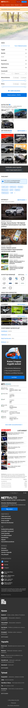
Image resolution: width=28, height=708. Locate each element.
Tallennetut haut (6, 516)
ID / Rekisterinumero (21, 46)
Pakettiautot (5, 192)
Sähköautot (13, 187)
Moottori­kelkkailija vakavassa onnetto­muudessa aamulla (14, 438)
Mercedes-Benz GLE (7, 113)
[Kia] (4, 288)
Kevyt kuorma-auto (7, 338)
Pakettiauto (6, 334)
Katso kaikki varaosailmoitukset (13, 424)
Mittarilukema (5, 77)
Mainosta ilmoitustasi (7, 522)
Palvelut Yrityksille (6, 552)
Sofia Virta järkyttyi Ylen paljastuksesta (14, 448)
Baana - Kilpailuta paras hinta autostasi (9, 576)
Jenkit (11, 190)
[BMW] (16, 279)
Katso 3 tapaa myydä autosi (13, 170)
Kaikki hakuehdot (15, 90)
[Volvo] (22, 279)
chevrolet (14, 395)
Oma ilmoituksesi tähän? (6, 132)
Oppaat (3, 539)
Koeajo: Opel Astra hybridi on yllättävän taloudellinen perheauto (14, 261)
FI (23, 493)
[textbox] (13, 53)
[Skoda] (22, 283)
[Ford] (10, 283)
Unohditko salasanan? (7, 531)
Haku (3, 5)
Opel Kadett (6, 321)
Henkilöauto (6, 331)
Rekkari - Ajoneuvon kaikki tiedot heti (8, 580)
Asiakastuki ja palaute (7, 529)
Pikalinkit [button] (17, 5)
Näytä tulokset (14, 95)
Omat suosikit (5, 520)
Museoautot (5, 190)
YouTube (6, 564)
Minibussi (5, 342)
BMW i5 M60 (7, 138)
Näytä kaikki (21, 130)
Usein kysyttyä (5, 533)
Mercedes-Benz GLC (7, 124)
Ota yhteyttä (4, 554)
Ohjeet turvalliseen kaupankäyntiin (8, 583)
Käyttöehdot (4, 537)
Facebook (6, 561)
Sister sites (9, 2)
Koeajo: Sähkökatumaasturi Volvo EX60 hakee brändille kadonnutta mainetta (14, 255)
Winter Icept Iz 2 (14, 418)
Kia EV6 (20, 113)
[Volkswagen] (10, 279)
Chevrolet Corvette (17, 321)
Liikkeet (12, 5)
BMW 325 (17, 298)
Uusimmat (7, 5)
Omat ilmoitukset (6, 518)
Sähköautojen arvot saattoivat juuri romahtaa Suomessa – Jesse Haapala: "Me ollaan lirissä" (14, 453)
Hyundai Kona (14, 407)
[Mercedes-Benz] (4, 279)
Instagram (6, 567)
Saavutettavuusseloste (7, 541)
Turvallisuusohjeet (6, 535)
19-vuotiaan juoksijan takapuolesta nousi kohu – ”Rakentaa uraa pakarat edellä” (14, 458)
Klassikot (20, 187)
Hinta (2, 83)
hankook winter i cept (14, 390)
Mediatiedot (4, 550)
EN (25, 493)
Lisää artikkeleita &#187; (14, 215)
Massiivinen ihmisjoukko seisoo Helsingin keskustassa (14, 434)
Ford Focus (17, 310)
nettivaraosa (6, 384)
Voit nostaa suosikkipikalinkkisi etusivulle (12, 181)
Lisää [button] (20, 5)
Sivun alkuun (14, 493)
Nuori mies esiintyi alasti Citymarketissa (14, 467)
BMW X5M (20, 159)
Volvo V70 (20, 148)
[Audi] (16, 283)
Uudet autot (5, 187)
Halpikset (17, 190)
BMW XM (7, 148)
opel (14, 401)
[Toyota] (4, 283)
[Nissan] (10, 288)
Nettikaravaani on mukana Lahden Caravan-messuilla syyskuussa (14, 267)
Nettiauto (5, 2)
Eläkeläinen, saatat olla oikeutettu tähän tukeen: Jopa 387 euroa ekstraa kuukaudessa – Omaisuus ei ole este (14, 462)
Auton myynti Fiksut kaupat (8, 572)
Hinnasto (3, 548)
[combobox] (14, 53)
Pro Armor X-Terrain (14, 413)
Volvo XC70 (20, 138)
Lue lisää (14, 377)
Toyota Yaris (6, 310)
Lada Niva (6, 298)
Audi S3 (7, 159)
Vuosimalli (4, 71)
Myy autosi (24, 1)
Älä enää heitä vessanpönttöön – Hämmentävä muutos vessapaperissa (14, 443)
